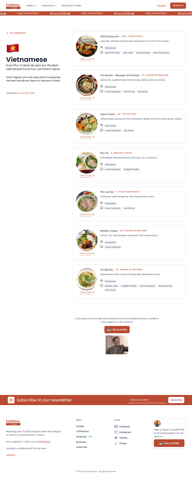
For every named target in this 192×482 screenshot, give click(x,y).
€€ (143, 75)
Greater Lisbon (135, 36)
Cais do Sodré (129, 114)
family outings (143, 52)
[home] (13, 5)
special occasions (161, 52)
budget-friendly (131, 169)
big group (142, 91)
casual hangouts (113, 91)
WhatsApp (44, 441)
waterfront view (112, 52)
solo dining (129, 91)
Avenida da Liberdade (157, 75)
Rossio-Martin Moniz (129, 191)
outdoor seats (111, 286)
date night (128, 52)
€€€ (123, 36)
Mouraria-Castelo (123, 152)
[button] (31, 6)
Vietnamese (110, 48)
